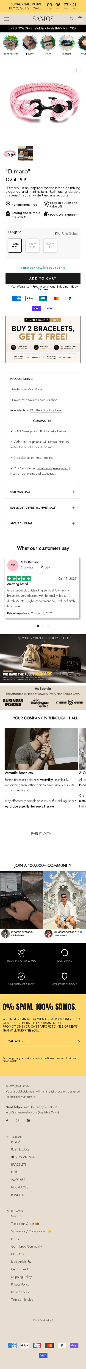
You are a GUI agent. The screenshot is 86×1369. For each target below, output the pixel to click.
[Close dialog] (76, 10)
